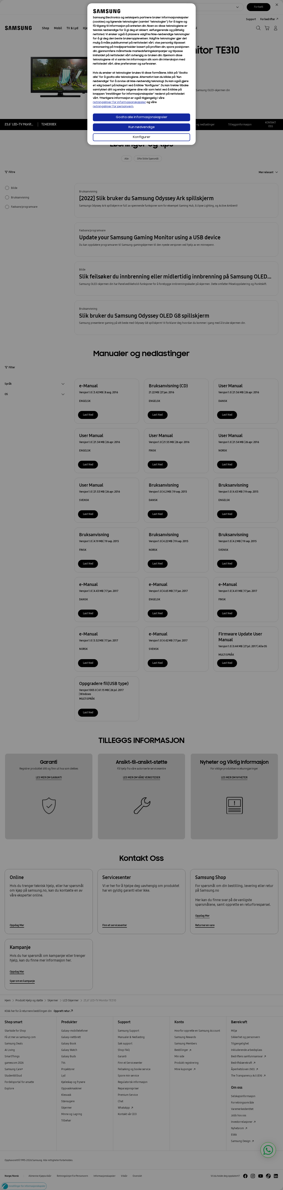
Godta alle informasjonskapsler (141, 117)
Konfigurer (141, 137)
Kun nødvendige (141, 127)
